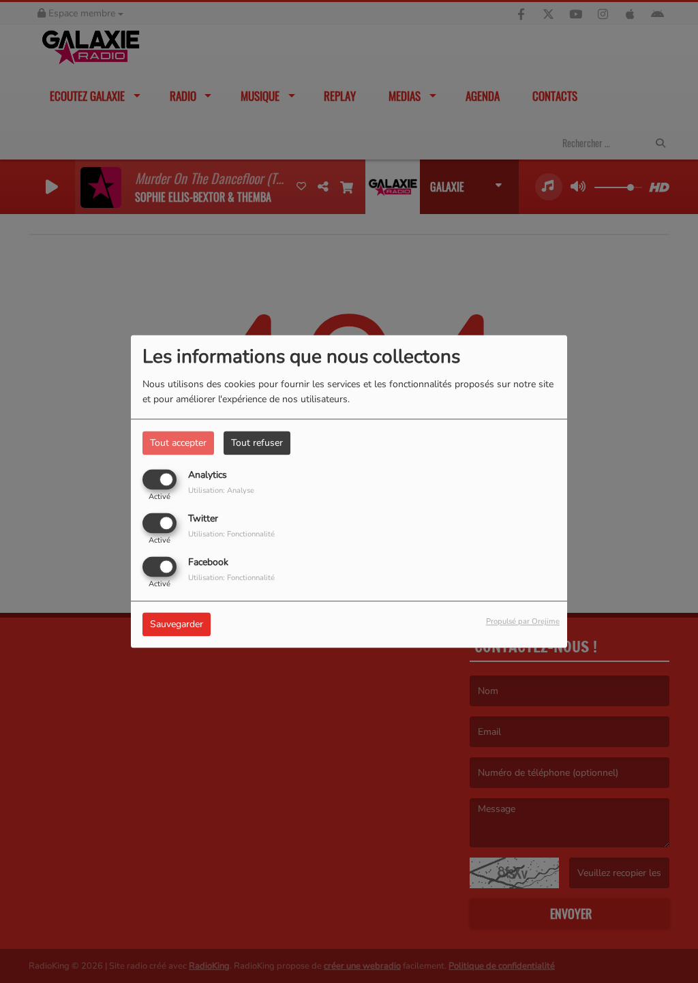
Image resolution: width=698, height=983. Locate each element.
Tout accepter (178, 442)
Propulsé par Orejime (523, 622)
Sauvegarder (176, 624)
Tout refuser (257, 442)
